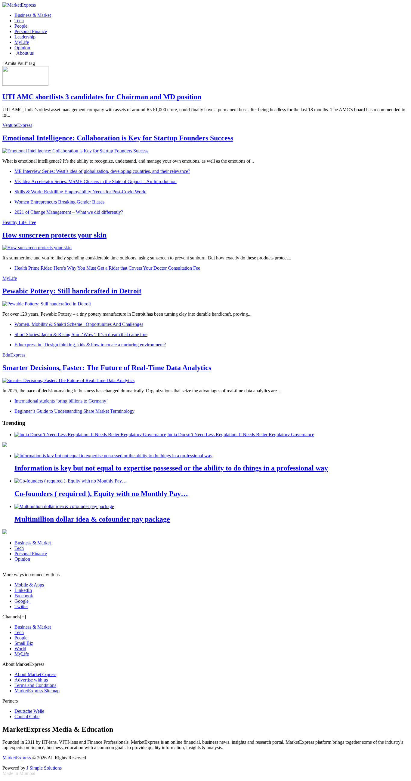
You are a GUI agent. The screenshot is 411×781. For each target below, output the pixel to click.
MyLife (21, 42)
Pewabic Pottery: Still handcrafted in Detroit (71, 291)
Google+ (22, 601)
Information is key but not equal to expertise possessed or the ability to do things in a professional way (171, 468)
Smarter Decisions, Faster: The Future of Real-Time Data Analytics (106, 368)
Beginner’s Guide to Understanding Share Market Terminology (74, 411)
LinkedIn (23, 590)
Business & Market (32, 15)
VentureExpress (17, 125)
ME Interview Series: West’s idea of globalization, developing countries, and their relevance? (102, 171)
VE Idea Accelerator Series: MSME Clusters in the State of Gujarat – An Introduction (95, 181)
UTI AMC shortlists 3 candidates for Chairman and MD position (101, 97)
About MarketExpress (35, 674)
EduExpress (13, 354)
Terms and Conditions (35, 685)
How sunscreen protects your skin (54, 235)
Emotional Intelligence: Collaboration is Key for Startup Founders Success (117, 138)
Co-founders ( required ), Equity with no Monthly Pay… (101, 494)
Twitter (21, 606)
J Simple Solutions (44, 767)
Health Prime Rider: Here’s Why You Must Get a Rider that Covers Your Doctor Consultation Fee (107, 268)
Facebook (23, 595)
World (20, 648)
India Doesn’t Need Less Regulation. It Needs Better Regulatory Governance (240, 434)
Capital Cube (26, 716)
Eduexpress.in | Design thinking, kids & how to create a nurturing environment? (90, 344)
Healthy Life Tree (19, 222)
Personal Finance (30, 31)
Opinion (22, 47)
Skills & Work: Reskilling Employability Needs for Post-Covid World (80, 191)
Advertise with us (31, 679)
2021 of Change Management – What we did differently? (68, 212)
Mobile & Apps (29, 584)
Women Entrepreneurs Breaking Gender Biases (59, 201)
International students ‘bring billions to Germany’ (61, 400)
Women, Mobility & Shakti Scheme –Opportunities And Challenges (78, 324)
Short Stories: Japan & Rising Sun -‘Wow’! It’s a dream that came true (80, 334)
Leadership (25, 36)
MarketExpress (16, 757)
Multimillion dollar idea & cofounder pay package (92, 519)
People (20, 26)
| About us (24, 53)
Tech (19, 20)
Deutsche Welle (29, 711)
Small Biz (23, 643)
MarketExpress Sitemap (37, 690)
